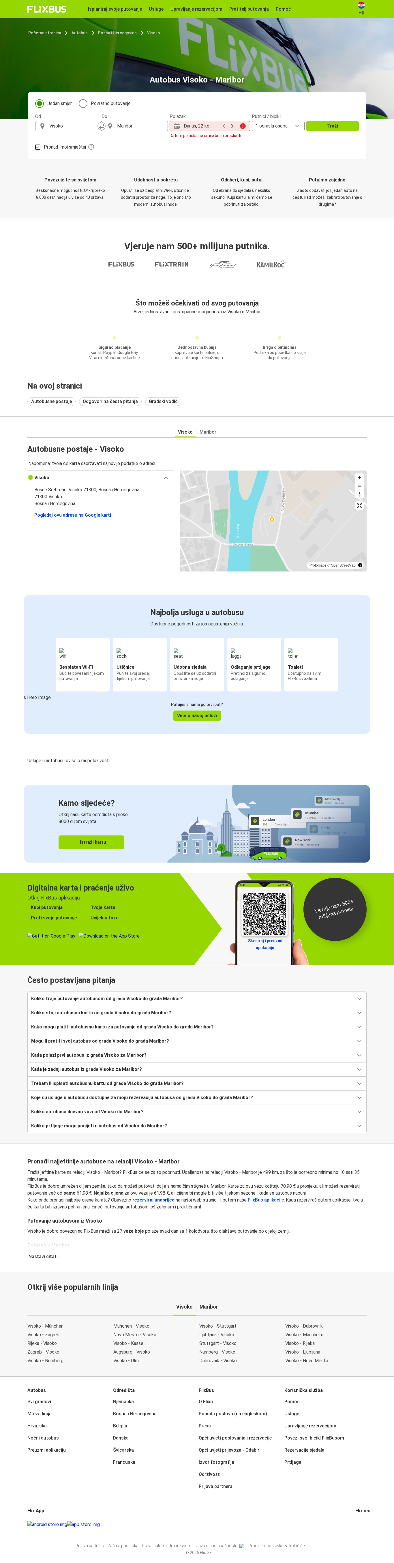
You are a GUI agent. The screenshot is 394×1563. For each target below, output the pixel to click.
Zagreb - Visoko (43, 1352)
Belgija (120, 1426)
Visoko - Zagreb (43, 1334)
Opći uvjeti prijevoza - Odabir (229, 1450)
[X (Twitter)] (363, 1524)
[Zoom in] (359, 477)
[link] (197, 824)
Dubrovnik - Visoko (218, 1360)
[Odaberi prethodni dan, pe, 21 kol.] (223, 126)
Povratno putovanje (111, 103)
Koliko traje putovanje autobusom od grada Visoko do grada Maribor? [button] (107, 998)
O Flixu (206, 1401)
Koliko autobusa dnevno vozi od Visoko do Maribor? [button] (87, 1111)
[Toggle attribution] (360, 565)
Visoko (153, 33)
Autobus (80, 33)
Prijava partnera (215, 1486)
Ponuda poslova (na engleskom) (233, 1413)
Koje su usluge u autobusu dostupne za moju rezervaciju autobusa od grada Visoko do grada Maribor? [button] (142, 1097)
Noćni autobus (43, 1438)
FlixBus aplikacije (266, 1200)
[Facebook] (356, 1524)
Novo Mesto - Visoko (134, 1334)
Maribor (208, 432)
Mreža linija (39, 1413)
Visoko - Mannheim (304, 1334)
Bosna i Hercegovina (117, 33)
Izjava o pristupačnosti (215, 1545)
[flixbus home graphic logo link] (47, 9)
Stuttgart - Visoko (218, 1343)
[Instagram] (358, 1524)
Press (205, 1426)
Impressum (180, 1545)
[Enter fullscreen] (359, 505)
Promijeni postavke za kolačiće (276, 1545)
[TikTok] (365, 1524)
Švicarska (123, 1450)
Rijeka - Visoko (42, 1343)
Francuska (124, 1462)
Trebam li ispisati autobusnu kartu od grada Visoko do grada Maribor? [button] (107, 1083)
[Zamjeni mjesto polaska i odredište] (101, 126)
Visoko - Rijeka (300, 1343)
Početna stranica (44, 33)
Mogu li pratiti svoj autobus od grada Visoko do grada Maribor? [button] (100, 1041)
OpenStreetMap (343, 565)
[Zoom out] (359, 486)
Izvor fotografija (216, 1462)
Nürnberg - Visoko (217, 1352)
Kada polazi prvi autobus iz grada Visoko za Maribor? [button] (89, 1055)
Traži (332, 126)
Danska (121, 1438)
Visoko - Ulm (126, 1360)
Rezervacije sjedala (304, 1450)
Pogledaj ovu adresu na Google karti (72, 515)
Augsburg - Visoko (131, 1352)
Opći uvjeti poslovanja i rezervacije (235, 1438)
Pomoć (292, 1401)
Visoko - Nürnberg (45, 1360)
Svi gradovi (39, 1401)
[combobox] (73, 126)
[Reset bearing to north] (359, 494)
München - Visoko (131, 1326)
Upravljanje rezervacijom (310, 1426)
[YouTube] (360, 1524)
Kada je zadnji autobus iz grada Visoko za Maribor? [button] (86, 1069)
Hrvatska (37, 1426)
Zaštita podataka (123, 1545)
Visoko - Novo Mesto (306, 1360)
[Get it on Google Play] (47, 1524)
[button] (100, 478)
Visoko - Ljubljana (302, 1352)
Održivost (209, 1474)
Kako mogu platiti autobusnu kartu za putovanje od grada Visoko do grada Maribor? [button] (122, 1027)
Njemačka (123, 1401)
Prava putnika (154, 1545)
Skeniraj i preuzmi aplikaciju (265, 944)
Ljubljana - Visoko (216, 1334)
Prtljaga (292, 1462)
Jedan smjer (59, 103)
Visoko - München (45, 1326)
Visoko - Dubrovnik (304, 1326)
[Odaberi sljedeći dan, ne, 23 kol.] (232, 126)
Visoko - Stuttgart (218, 1326)
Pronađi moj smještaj (65, 147)
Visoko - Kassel (129, 1343)
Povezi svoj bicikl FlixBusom (314, 1438)
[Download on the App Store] (83, 1524)
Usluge (291, 1413)
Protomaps (318, 565)
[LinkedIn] (361, 1524)
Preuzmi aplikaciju (46, 1450)
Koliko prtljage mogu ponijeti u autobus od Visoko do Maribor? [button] (99, 1126)
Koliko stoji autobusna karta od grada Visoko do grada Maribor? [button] (101, 1012)
